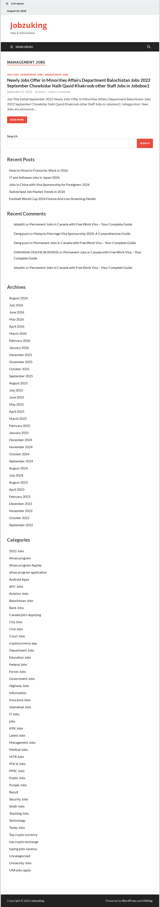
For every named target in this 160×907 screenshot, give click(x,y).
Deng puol (21, 233)
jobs (12, 721)
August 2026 (18, 298)
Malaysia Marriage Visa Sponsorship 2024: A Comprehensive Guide (82, 233)
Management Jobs (56, 74)
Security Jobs (18, 799)
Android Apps (19, 579)
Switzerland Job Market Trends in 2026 (37, 192)
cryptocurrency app (23, 643)
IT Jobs (14, 714)
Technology (17, 820)
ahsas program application (28, 572)
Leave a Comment (59, 91)
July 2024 (16, 475)
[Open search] (149, 47)
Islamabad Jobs (20, 707)
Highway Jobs (19, 686)
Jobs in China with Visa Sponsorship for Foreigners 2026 (49, 184)
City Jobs (15, 622)
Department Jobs (32, 74)
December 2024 (20, 440)
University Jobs (20, 863)
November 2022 (20, 511)
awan (42, 91)
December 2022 (20, 504)
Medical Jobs (18, 749)
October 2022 (19, 518)
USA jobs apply (20, 870)
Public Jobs (17, 778)
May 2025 (16, 404)
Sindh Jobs (17, 806)
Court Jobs (17, 636)
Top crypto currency (23, 835)
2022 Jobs (13, 74)
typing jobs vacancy (23, 849)
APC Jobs (16, 586)
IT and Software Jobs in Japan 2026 (34, 177)
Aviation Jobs (19, 593)
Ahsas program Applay (25, 565)
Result (13, 792)
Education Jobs (20, 657)
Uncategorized (19, 856)
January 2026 (19, 348)
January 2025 (19, 433)
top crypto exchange (23, 842)
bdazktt (19, 224)
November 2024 (20, 447)
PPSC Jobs (17, 771)
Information (17, 693)
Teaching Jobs (19, 813)
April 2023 (16, 489)
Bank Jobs (16, 608)
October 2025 (19, 369)
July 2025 (16, 390)
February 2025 (19, 426)
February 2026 (19, 340)
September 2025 (21, 376)
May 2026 (16, 319)
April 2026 (16, 326)
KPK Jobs (16, 728)
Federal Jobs (18, 664)
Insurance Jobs (20, 700)
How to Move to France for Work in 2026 (38, 170)
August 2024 (18, 468)
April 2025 (16, 411)
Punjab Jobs (18, 785)
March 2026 (18, 333)
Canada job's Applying (25, 615)
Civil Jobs (16, 629)
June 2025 (16, 397)
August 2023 (18, 482)
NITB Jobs (16, 757)
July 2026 (16, 305)
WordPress (129, 900)
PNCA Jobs (17, 764)
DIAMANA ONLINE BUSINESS (36, 252)
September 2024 (21, 461)
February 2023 (19, 496)
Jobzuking (28, 25)
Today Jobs (17, 827)
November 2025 (20, 362)
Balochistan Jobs (21, 601)
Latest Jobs (17, 735)
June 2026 (16, 312)
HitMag (147, 900)
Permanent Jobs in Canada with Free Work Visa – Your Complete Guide (81, 224)
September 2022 (21, 525)
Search (12, 136)
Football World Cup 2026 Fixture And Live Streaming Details (52, 199)
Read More (15, 118)
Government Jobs (22, 679)
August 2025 (18, 383)
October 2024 (19, 454)
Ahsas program (20, 558)
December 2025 (20, 355)
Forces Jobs (17, 671)
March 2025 (18, 418)
